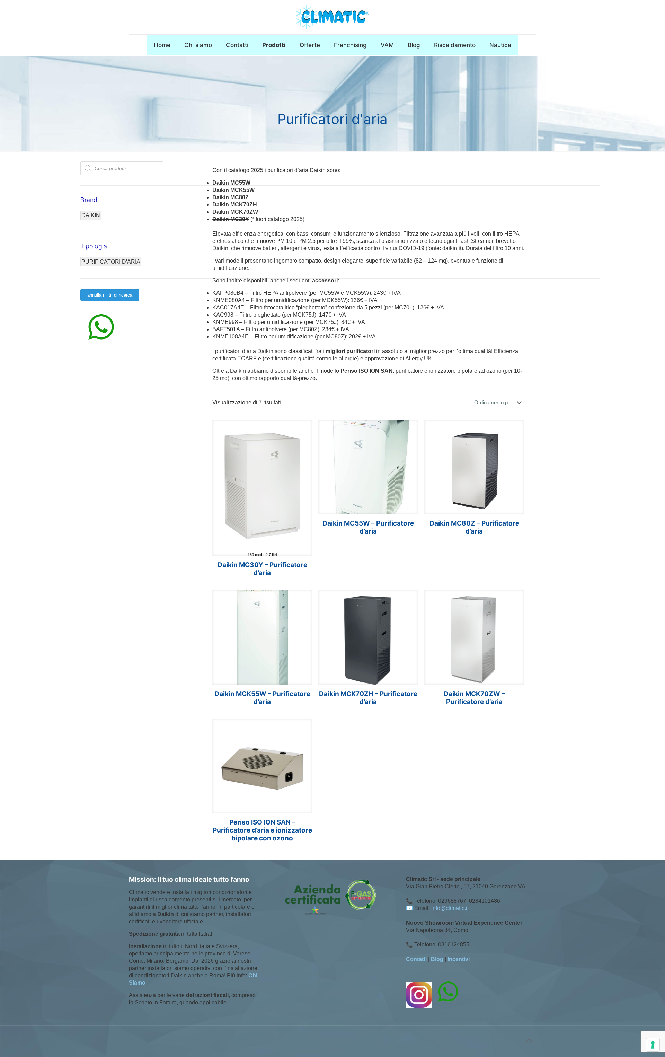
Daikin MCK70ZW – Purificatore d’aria (474, 698)
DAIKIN (90, 215)
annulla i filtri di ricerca (109, 295)
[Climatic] (332, 17)
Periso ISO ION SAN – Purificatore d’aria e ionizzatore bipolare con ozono (262, 830)
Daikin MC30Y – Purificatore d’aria (262, 569)
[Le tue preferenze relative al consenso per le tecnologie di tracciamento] (652, 1044)
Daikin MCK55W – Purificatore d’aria (262, 698)
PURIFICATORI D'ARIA (110, 262)
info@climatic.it (450, 908)
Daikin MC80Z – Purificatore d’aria (474, 527)
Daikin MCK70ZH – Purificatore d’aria (368, 698)
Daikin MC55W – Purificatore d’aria (368, 527)
